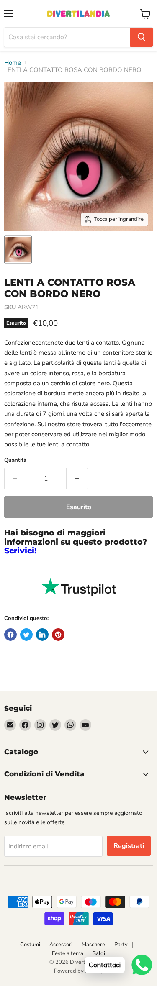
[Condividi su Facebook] (10, 634)
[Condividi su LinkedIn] (42, 634)
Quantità (15, 460)
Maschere (93, 944)
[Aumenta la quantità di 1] (77, 478)
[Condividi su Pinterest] (58, 634)
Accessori (60, 944)
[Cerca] (141, 37)
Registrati (128, 845)
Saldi (99, 953)
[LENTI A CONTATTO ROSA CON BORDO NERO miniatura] (18, 249)
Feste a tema (67, 953)
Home (12, 63)
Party (121, 944)
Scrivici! (20, 551)
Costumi (30, 944)
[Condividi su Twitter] (26, 634)
